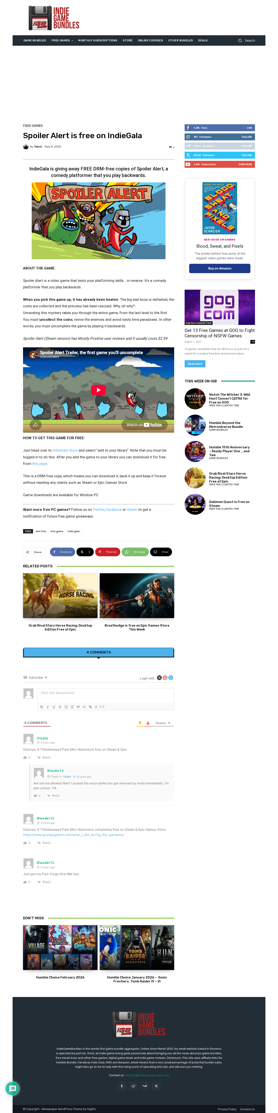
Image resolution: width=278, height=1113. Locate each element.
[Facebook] (121, 1086)
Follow (247, 136)
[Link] (90, 706)
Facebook (114, 509)
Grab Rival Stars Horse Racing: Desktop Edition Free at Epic (60, 627)
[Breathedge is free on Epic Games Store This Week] (137, 595)
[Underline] (54, 706)
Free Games (33, 126)
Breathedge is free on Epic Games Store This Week (137, 627)
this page (39, 463)
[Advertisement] (175, 17)
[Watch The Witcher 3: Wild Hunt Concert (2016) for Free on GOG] (195, 398)
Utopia (67, 776)
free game (57, 531)
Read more (195, 363)
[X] (156, 1086)
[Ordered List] (66, 706)
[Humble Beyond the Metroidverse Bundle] (195, 425)
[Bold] (42, 706)
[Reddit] (133, 1086)
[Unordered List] (72, 706)
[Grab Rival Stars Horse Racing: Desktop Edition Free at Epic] (60, 595)
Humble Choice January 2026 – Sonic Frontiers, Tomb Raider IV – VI (137, 979)
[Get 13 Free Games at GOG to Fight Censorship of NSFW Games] (220, 307)
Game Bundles (218, 430)
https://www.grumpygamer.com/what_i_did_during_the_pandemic (73, 835)
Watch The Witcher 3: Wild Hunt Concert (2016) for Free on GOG (229, 398)
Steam (132, 509)
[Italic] (48, 706)
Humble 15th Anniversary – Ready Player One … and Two (229, 451)
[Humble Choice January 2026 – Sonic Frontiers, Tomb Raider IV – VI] (137, 947)
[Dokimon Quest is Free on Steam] (195, 504)
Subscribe (245, 164)
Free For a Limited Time (198, 322)
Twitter (98, 509)
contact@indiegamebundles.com (147, 1075)
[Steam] (145, 1086)
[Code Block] (84, 706)
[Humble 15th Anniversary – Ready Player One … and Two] (195, 451)
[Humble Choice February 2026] (60, 947)
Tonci (38, 146)
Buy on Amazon (220, 268)
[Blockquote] (78, 706)
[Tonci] (26, 147)
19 (253, 341)
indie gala (74, 531)
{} (96, 706)
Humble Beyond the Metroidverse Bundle (226, 425)
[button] (245, 40)
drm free (41, 531)
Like (249, 127)
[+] (102, 706)
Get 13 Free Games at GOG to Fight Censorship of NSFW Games (220, 333)
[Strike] (60, 706)
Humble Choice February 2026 (60, 977)
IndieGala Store (65, 450)
